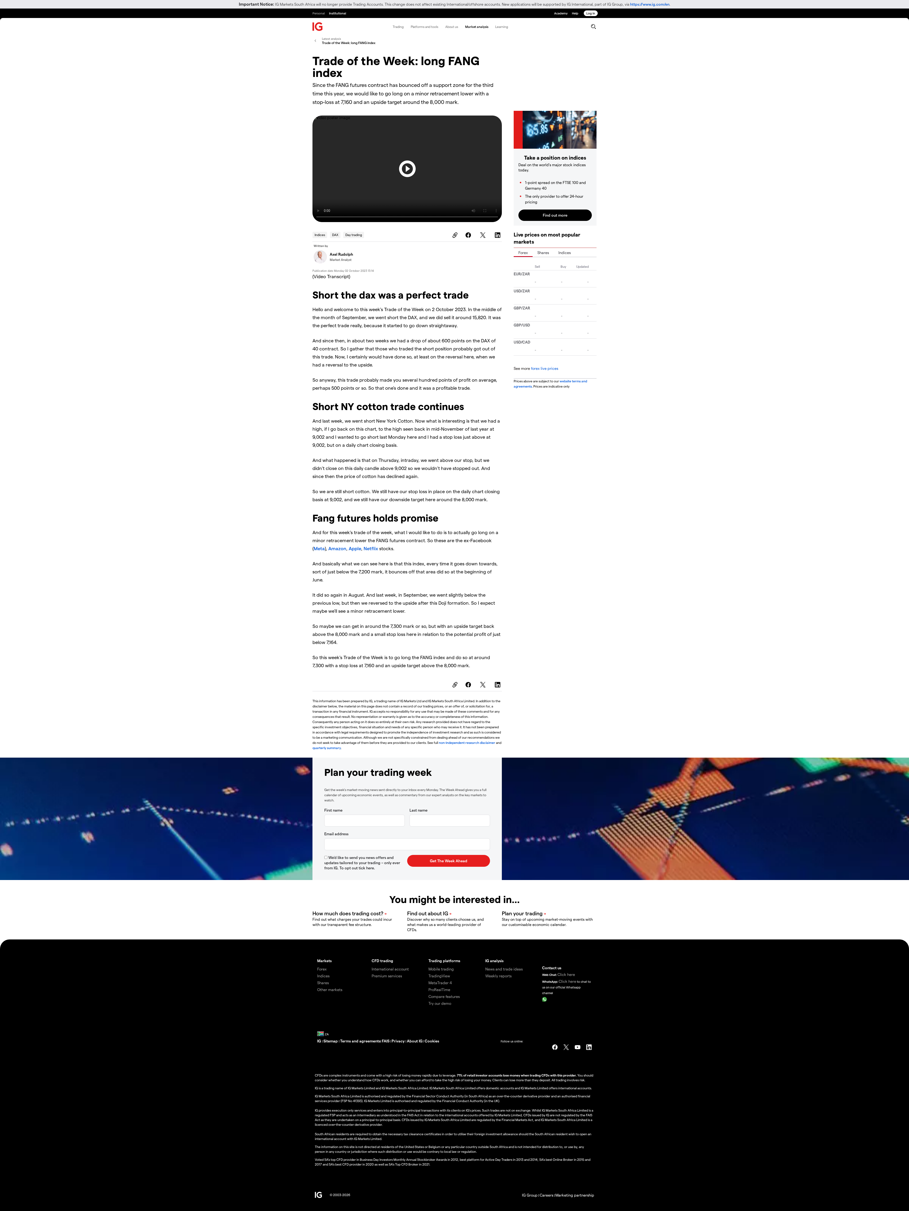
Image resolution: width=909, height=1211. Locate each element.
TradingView (439, 976)
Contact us (551, 967)
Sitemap (331, 1041)
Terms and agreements (360, 1041)
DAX (335, 235)
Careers (546, 1195)
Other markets (329, 989)
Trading (398, 27)
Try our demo (439, 1003)
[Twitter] (483, 235)
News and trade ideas (504, 969)
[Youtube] (577, 1047)
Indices (320, 235)
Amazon (337, 548)
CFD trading (382, 960)
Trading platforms (444, 960)
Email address (336, 833)
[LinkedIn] (498, 235)
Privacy (398, 1041)
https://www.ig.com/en (649, 4)
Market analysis (476, 27)
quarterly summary (326, 748)
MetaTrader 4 (440, 982)
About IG (415, 1041)
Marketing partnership (574, 1195)
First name (333, 810)
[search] (593, 26)
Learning (501, 27)
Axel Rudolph (341, 254)
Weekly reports (498, 976)
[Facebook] (468, 235)
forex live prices (544, 368)
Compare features (444, 996)
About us (451, 27)
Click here (566, 974)
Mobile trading (441, 969)
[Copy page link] (454, 235)
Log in (590, 13)
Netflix (371, 548)
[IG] (317, 26)
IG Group (530, 1195)
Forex (523, 252)
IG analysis (494, 960)
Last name (419, 810)
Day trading (353, 235)
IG (319, 1041)
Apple (355, 548)
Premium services (387, 976)
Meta (319, 548)
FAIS (385, 1041)
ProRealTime (439, 989)
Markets (324, 960)
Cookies (432, 1041)
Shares (543, 252)
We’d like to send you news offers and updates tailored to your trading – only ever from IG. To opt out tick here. (362, 862)
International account (390, 969)
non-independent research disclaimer (467, 743)
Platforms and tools (424, 27)
